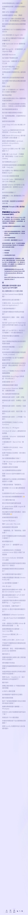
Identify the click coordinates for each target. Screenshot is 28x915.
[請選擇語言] (22, 911)
